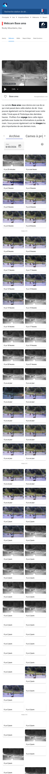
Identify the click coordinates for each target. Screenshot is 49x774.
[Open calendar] (19, 146)
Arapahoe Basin (23, 17)
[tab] (14, 136)
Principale (5, 17)
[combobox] (21, 11)
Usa (13, 17)
